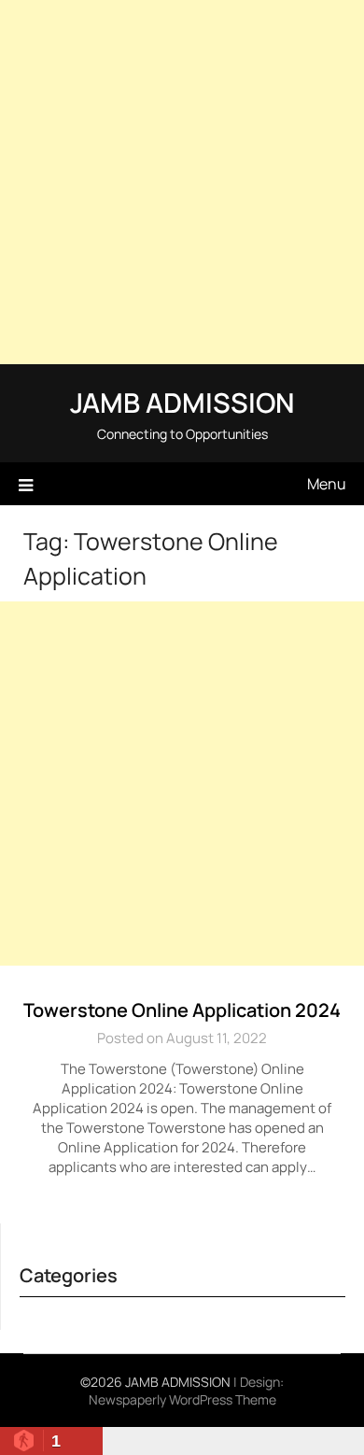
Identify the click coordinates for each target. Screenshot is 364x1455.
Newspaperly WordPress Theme (182, 1399)
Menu (326, 483)
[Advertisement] (182, 182)
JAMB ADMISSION (182, 402)
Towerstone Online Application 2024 (182, 1010)
